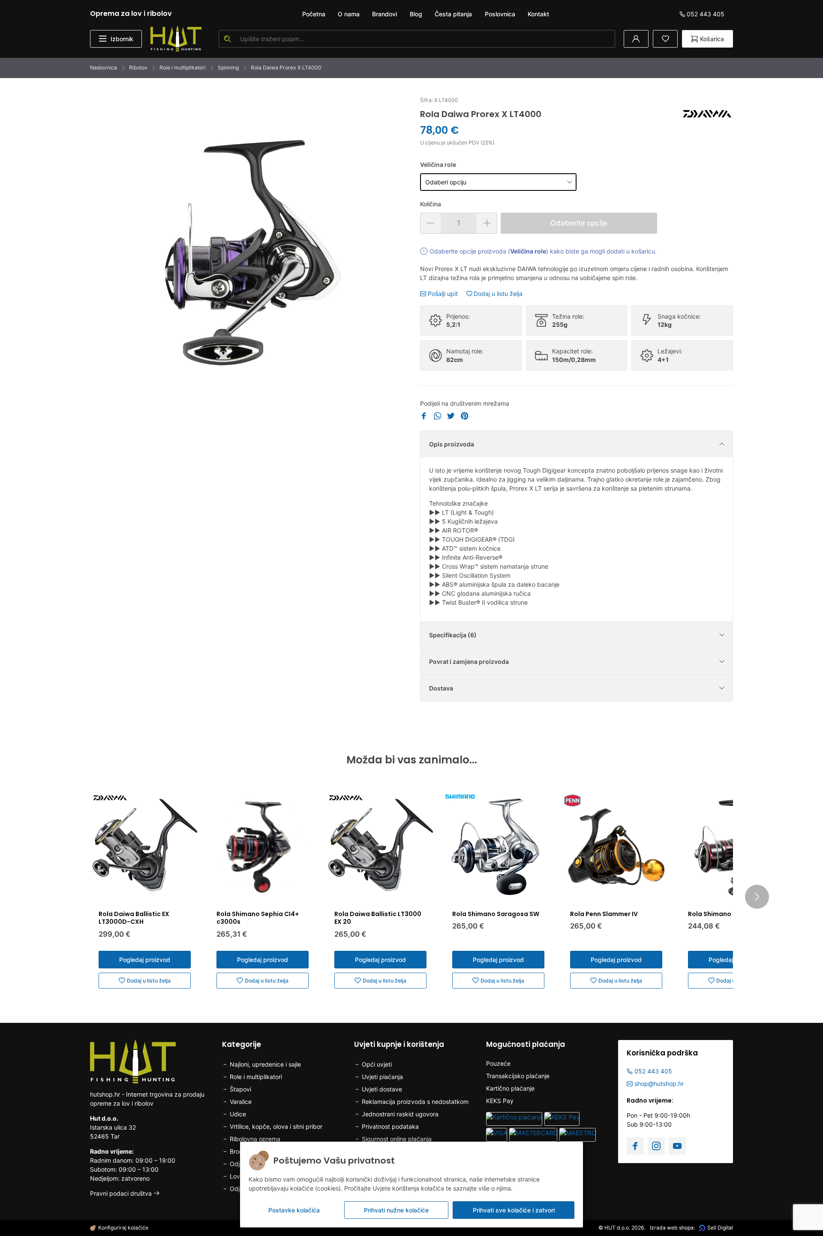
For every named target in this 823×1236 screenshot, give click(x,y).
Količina (430, 204)
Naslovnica (103, 67)
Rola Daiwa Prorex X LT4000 (286, 67)
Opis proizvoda (451, 444)
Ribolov (138, 67)
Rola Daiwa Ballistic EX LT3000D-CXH (134, 918)
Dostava (441, 688)
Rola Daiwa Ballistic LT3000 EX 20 (377, 918)
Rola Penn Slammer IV (604, 914)
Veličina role (438, 164)
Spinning (228, 67)
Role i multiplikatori (182, 67)
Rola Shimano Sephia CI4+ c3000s (257, 918)
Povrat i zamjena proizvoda (469, 661)
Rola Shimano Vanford (723, 914)
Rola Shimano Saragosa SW (495, 914)
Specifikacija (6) (453, 635)
